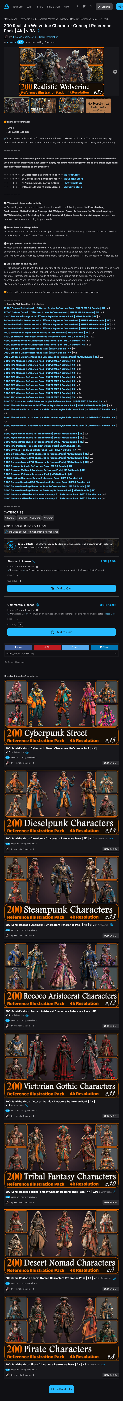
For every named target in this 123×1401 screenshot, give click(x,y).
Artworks (11, 42)
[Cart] (84, 6)
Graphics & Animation (29, 518)
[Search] (77, 6)
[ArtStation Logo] (6, 6)
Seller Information (48, 36)
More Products (61, 1389)
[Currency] (90, 6)
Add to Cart (64, 588)
